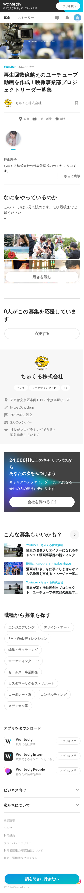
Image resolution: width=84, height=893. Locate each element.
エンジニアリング (21, 627)
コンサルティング (54, 694)
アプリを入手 (68, 741)
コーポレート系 (19, 694)
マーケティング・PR (44, 387)
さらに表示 (72, 176)
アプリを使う (68, 6)
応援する (42, 333)
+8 (65, 387)
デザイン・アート (57, 627)
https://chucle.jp (22, 407)
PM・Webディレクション (27, 638)
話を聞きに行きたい (42, 879)
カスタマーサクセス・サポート (31, 683)
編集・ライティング (23, 649)
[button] (44, 728)
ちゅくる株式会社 (42, 376)
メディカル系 (18, 705)
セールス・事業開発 (23, 672)
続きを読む (42, 276)
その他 (21, 387)
